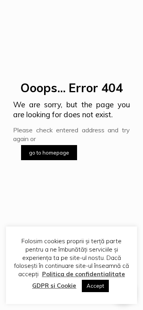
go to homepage (49, 152)
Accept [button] (95, 286)
